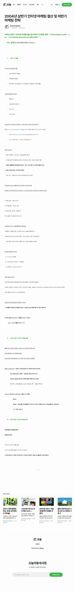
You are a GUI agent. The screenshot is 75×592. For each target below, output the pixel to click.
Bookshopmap (15, 26)
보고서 (25, 4)
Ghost (42, 548)
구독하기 (37, 544)
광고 (38, 4)
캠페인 (19, 4)
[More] (42, 4)
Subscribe (67, 4)
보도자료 (31, 4)
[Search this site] (51, 4)
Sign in (57, 4)
